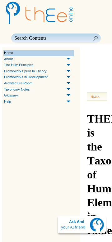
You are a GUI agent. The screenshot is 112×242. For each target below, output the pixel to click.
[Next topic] (101, 53)
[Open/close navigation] (94, 61)
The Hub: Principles (19, 65)
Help (7, 101)
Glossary (11, 95)
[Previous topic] (93, 53)
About (8, 59)
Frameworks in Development (26, 77)
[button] (95, 38)
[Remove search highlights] (94, 87)
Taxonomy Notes (17, 89)
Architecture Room (18, 83)
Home (8, 53)
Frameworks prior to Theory (25, 71)
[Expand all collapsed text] (94, 79)
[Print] (94, 70)
